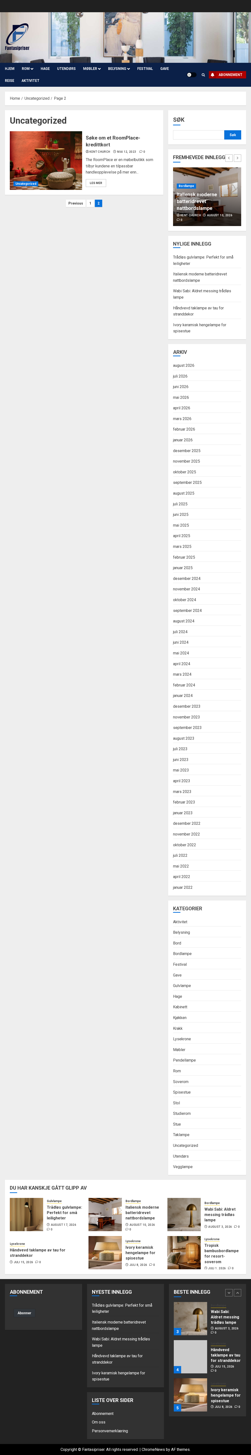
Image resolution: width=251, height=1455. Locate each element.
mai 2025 (181, 525)
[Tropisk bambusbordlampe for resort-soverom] (184, 1252)
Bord (177, 943)
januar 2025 (183, 567)
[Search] (203, 75)
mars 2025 (182, 546)
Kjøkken (180, 1017)
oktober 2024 (184, 599)
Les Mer (96, 183)
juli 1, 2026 (217, 1268)
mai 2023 (181, 770)
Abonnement (230, 75)
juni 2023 (180, 759)
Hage (45, 69)
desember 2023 (187, 706)
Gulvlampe (182, 985)
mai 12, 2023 (126, 151)
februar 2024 (184, 685)
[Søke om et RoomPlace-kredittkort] (46, 160)
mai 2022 (181, 866)
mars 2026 (182, 418)
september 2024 (187, 610)
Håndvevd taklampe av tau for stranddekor (226, 1355)
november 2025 (186, 461)
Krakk (178, 1028)
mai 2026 (181, 397)
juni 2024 (180, 642)
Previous (75, 203)
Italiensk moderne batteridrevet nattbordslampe (197, 201)
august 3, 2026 (220, 1226)
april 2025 (181, 535)
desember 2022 (187, 823)
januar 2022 (183, 887)
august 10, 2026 (219, 215)
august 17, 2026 (63, 1225)
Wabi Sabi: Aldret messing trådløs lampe (220, 1215)
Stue (177, 1124)
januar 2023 (183, 813)
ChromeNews (153, 1449)
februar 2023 (184, 802)
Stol (176, 1103)
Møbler (90, 69)
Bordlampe (186, 186)
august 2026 (183, 365)
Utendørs (66, 69)
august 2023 (183, 738)
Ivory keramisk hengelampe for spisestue (140, 1253)
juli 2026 (180, 376)
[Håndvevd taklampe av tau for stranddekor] (190, 1356)
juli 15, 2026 (23, 1262)
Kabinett (180, 1007)
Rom (26, 69)
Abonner (24, 1313)
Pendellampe (184, 1060)
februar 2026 (184, 429)
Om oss (98, 1422)
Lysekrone (182, 1039)
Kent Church (99, 151)
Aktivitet (30, 81)
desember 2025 (187, 450)
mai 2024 (181, 653)
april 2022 (181, 876)
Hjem (9, 69)
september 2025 (187, 482)
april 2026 (181, 408)
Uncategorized (25, 183)
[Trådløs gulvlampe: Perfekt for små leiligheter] (26, 1214)
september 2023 (187, 727)
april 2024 (181, 664)
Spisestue (182, 1092)
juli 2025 (180, 504)
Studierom (182, 1113)
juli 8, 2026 (138, 1265)
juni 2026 (180, 386)
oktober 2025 (184, 472)
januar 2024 (183, 695)
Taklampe (181, 1134)
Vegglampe (183, 1166)
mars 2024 (182, 674)
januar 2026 (183, 440)
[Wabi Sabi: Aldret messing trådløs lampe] (184, 1214)
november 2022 (186, 834)
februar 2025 (184, 557)
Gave (164, 69)
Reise (9, 81)
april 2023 (181, 781)
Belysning (117, 69)
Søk (179, 119)
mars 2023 (182, 791)
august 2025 (183, 493)
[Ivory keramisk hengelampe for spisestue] (105, 1252)
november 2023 (186, 717)
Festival (145, 69)
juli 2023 (180, 749)
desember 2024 (187, 578)
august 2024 (183, 621)
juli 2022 (180, 855)
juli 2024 (180, 632)
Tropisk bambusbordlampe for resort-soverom (221, 1253)
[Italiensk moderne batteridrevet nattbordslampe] (105, 1214)
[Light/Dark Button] (192, 74)
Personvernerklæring (110, 1431)
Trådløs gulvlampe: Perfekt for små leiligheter (64, 1213)
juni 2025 (180, 514)
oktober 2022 (184, 845)
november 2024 (186, 589)
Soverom (180, 1081)
